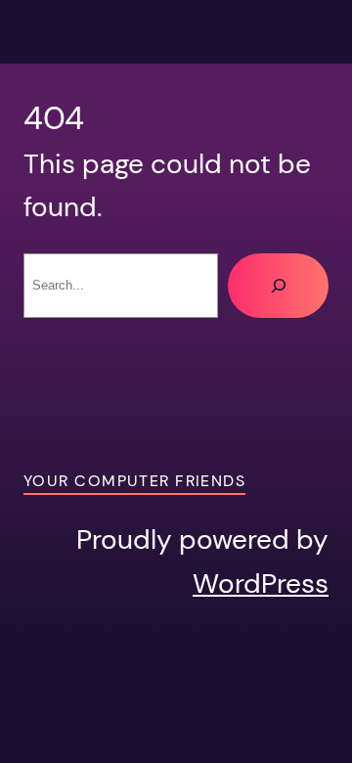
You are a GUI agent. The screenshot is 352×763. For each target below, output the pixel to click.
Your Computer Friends (134, 481)
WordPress (261, 583)
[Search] (278, 285)
